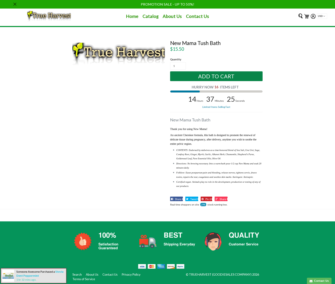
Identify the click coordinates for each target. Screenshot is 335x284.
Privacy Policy (131, 274)
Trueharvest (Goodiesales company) (220, 274)
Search (77, 274)
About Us (172, 16)
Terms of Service (83, 279)
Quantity (175, 59)
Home (132, 16)
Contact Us (197, 16)
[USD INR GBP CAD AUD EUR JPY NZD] (322, 16)
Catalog (151, 16)
